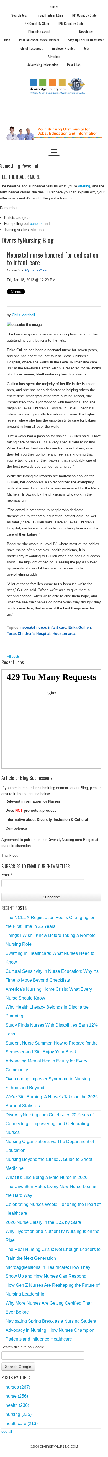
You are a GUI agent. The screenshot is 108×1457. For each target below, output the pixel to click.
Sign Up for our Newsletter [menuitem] (86, 40)
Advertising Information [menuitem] (42, 64)
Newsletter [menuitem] (86, 31)
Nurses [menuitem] (54, 6)
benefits (36, 224)
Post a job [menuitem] (74, 64)
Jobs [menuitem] (87, 48)
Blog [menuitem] (7, 40)
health (17, 1405)
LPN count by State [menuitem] (71, 23)
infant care (57, 627)
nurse (17, 1396)
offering (84, 186)
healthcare (22, 1423)
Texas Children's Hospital (28, 634)
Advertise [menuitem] (54, 56)
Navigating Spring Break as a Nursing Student (51, 1321)
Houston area (64, 634)
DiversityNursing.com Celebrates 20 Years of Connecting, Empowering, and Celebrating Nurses (50, 1123)
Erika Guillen (79, 627)
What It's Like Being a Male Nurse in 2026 (47, 1177)
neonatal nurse (33, 627)
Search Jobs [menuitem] (19, 15)
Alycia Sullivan (36, 270)
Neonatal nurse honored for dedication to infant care (52, 258)
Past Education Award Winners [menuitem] (39, 40)
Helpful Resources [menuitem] (31, 48)
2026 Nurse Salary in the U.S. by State (43, 1222)
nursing (19, 1414)
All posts (13, 657)
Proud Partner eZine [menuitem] (50, 15)
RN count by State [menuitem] (37, 23)
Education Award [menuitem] (39, 31)
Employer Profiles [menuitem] (63, 48)
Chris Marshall (23, 315)
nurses (18, 1387)
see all (6, 1431)
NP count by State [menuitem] (84, 15)
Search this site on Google (22, 1347)
